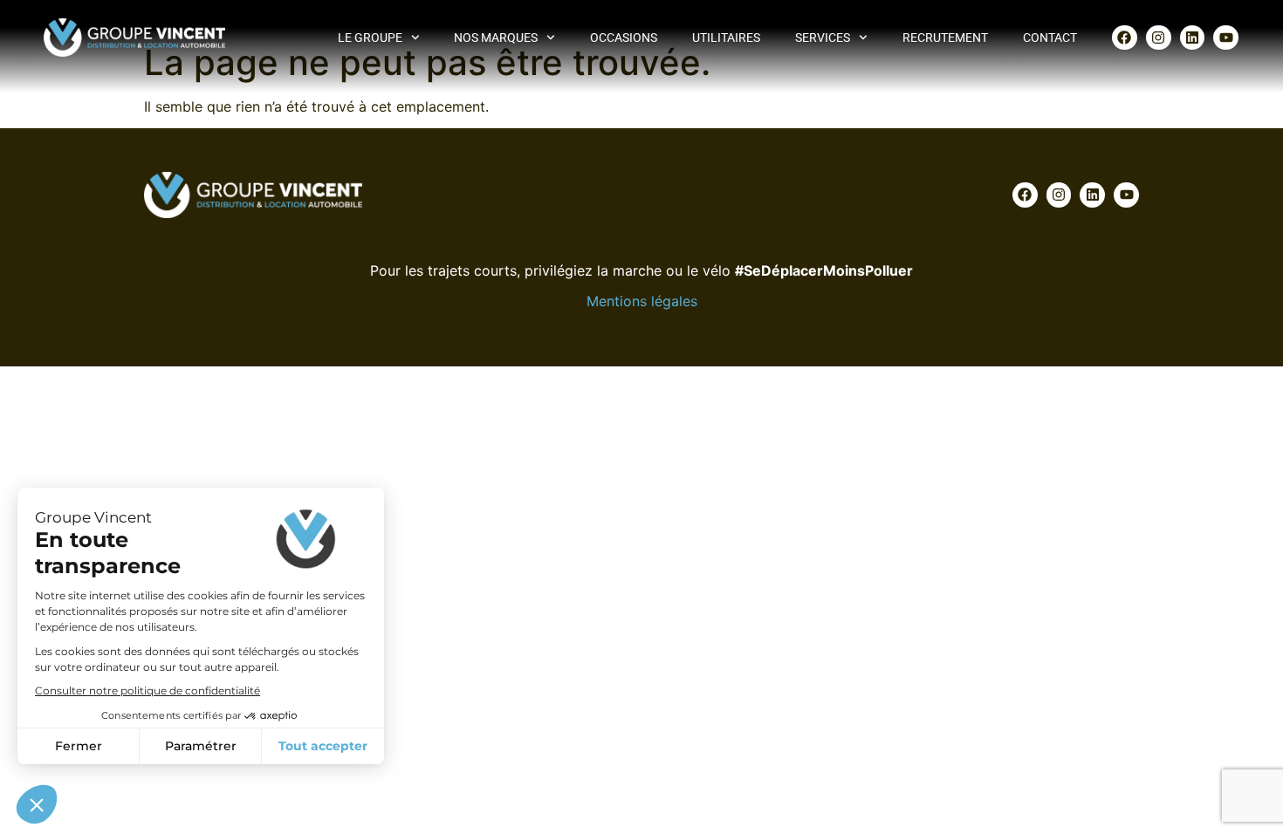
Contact (1050, 37)
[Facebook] (1124, 38)
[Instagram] (1158, 38)
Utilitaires (726, 37)
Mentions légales (642, 301)
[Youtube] (1225, 38)
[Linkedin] (1192, 38)
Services (822, 37)
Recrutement (945, 37)
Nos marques (496, 37)
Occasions (623, 37)
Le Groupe (370, 37)
